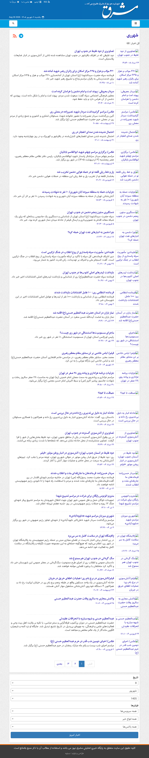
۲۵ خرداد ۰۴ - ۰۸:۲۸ (130, 551)
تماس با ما (25, 2)
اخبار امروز (74, 735)
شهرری (132, 35)
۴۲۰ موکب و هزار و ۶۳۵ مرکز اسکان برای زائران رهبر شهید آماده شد (79, 71)
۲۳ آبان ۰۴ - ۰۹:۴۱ (106, 320)
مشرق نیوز (112, 9)
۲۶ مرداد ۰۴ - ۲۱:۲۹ (105, 424)
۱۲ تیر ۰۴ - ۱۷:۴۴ (106, 488)
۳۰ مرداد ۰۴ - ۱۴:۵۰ (105, 384)
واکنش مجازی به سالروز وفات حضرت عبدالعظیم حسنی (84, 598)
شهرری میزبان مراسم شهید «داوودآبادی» (91, 516)
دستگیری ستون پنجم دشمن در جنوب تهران (90, 212)
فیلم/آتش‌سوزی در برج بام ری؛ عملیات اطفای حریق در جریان (81, 578)
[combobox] (74, 682)
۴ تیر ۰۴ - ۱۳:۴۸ (107, 527)
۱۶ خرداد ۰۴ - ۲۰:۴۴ (105, 570)
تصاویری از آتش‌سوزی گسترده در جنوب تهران (89, 433)
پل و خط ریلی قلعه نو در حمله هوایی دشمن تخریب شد (85, 172)
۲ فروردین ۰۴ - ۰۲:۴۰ (105, 649)
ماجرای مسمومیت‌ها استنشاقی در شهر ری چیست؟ (87, 332)
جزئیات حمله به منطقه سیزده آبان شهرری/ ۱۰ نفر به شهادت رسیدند (78, 192)
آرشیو (37, 2)
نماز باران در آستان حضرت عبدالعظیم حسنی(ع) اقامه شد (83, 312)
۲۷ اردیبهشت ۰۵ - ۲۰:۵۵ (103, 123)
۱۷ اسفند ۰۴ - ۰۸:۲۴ (105, 236)
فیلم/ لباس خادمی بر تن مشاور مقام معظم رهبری (88, 353)
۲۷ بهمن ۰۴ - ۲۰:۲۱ (105, 263)
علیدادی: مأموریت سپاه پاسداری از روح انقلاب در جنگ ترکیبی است (77, 252)
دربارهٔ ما (13, 2)
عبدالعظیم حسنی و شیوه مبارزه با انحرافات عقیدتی (86, 618)
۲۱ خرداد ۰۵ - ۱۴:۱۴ (106, 103)
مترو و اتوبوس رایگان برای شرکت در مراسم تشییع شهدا (85, 496)
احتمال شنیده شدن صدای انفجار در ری (93, 132)
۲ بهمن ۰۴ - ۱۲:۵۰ (106, 304)
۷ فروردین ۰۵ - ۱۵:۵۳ (105, 200)
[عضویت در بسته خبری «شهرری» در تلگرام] (21, 36)
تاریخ (135, 677)
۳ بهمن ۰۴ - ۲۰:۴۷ (106, 280)
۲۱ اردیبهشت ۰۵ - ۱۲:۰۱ (104, 140)
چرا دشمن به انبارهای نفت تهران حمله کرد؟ (91, 232)
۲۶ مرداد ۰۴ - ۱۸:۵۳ (105, 464)
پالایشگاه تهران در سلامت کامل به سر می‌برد (91, 536)
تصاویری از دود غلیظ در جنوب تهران (94, 51)
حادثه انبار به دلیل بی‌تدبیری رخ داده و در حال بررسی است (82, 413)
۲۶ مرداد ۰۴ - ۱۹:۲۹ (106, 444)
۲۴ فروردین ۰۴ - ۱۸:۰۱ (130, 634)
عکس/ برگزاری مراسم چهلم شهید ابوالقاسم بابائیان (87, 152)
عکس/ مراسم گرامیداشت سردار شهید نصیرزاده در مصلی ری (82, 111)
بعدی (59, 664)
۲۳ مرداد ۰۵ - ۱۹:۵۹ (130, 62)
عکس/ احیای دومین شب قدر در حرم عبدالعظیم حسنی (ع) (82, 641)
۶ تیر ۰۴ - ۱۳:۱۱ (107, 507)
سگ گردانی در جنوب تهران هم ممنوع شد (91, 558)
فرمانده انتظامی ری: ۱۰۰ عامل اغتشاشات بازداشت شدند (84, 292)
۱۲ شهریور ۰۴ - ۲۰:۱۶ (105, 364)
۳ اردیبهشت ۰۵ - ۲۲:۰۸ (104, 163)
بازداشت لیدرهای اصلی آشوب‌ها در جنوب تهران (88, 272)
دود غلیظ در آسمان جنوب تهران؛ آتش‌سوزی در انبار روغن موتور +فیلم (77, 453)
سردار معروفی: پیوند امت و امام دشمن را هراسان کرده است (83, 91)
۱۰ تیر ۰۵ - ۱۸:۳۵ (106, 82)
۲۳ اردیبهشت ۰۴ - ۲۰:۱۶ (104, 590)
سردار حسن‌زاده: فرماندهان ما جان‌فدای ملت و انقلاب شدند (82, 473)
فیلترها (134, 706)
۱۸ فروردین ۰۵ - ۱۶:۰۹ (105, 180)
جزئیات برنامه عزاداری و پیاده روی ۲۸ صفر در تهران (86, 373)
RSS (46, 2)
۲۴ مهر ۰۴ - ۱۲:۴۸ (106, 340)
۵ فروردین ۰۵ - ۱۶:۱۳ (105, 224)
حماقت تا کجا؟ (106, 393)
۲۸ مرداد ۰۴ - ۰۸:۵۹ (105, 397)
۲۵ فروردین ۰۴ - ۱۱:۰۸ (105, 603)
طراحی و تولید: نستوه (74, 753)
